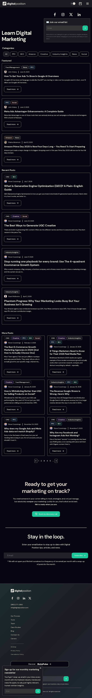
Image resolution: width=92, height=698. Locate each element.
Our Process (15, 616)
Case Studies (16, 627)
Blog (12, 631)
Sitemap (13, 647)
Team (13, 623)
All (6, 54)
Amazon (32, 54)
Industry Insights (60, 54)
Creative (44, 54)
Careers (14, 639)
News (74, 54)
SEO (22, 54)
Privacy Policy (15, 651)
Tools (13, 620)
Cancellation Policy (17, 654)
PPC (14, 54)
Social (84, 54)
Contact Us (15, 635)
